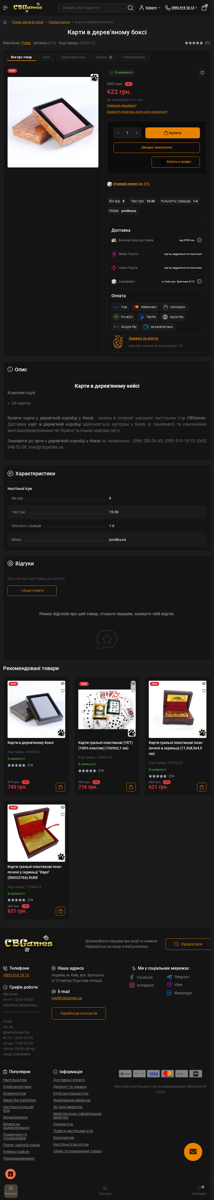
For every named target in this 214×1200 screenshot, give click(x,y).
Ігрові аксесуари (17, 1087)
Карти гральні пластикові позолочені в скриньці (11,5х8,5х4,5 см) (176, 748)
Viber (178, 985)
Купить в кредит (179, 162)
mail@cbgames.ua (67, 998)
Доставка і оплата (69, 1080)
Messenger (183, 993)
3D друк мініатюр (67, 1107)
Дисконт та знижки (70, 1087)
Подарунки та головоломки (15, 1136)
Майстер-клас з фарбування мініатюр (77, 1115)
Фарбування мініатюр (72, 1100)
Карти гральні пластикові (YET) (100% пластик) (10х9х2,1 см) (105, 745)
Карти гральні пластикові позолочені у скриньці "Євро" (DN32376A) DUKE (35, 872)
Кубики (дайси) (16, 1152)
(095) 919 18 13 (16, 975)
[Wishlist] (63, 691)
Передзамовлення (18, 1158)
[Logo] (28, 8)
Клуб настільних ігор (70, 1093)
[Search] (130, 7)
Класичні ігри (14, 1093)
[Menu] (5, 8)
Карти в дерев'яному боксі (31, 743)
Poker (26, 43)
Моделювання (15, 1117)
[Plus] (137, 133)
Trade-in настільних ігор (73, 1131)
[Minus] (118, 133)
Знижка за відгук (143, 338)
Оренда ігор (63, 1124)
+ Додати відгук (32, 590)
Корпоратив (63, 1138)
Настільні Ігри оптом (70, 1144)
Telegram (181, 977)
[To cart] (60, 787)
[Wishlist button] (202, 73)
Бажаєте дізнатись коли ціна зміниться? (137, 112)
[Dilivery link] (199, 240)
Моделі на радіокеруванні (16, 1126)
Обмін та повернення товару (77, 1151)
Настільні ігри (15, 1080)
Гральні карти (59, 22)
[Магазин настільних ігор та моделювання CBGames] (35, 944)
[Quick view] (63, 683)
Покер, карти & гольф (28, 22)
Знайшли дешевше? (121, 105)
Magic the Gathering (19, 1100)
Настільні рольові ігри (18, 1109)
